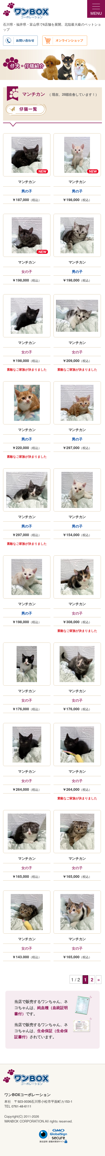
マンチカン (27, 181)
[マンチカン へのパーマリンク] (27, 155)
